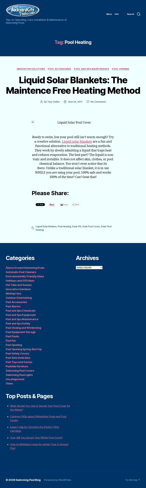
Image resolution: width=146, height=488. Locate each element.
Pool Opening (120, 69)
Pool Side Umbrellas (18, 357)
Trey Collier (53, 101)
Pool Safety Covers (17, 353)
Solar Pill (76, 226)
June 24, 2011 (75, 101)
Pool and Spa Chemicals (20, 310)
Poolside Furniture (17, 366)
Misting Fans (13, 293)
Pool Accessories (59, 69)
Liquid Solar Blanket (46, 226)
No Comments (98, 101)
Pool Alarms (13, 306)
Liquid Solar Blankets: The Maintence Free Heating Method (73, 85)
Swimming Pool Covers (20, 370)
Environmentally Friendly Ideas (25, 276)
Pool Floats (12, 336)
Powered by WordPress (57, 479)
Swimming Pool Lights (19, 374)
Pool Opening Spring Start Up (24, 349)
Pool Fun (11, 340)
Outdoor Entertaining (19, 297)
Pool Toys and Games (19, 362)
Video (9, 383)
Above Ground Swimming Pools (25, 267)
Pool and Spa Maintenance (91, 69)
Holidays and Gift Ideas (20, 280)
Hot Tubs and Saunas (19, 284)
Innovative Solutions (31, 69)
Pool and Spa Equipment (21, 314)
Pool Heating (64, 226)
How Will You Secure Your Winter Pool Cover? (36, 437)
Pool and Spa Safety (18, 323)
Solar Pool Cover (91, 226)
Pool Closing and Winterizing (23, 327)
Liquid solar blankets (77, 142)
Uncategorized (15, 379)
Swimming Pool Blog (28, 479)
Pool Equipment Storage (21, 332)
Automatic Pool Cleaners (21, 272)
